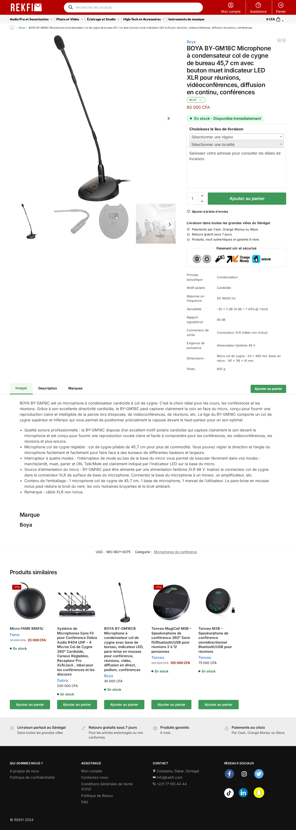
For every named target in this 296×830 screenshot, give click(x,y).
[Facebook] (229, 778)
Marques (75, 388)
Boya (22, 27)
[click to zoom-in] (93, 118)
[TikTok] (229, 796)
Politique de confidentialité (32, 777)
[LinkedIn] (243, 796)
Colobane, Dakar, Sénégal (177, 771)
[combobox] (236, 136)
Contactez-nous (94, 777)
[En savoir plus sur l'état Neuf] (201, 100)
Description (47, 388)
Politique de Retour (97, 795)
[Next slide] (168, 118)
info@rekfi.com (169, 777)
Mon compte (231, 11)
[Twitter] (259, 778)
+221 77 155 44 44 (171, 784)
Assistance (258, 11)
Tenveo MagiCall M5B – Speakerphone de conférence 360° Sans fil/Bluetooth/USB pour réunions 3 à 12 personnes (171, 640)
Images (21, 388)
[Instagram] (244, 778)
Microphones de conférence (175, 552)
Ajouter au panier (247, 198)
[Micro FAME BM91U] (279, 40)
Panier (281, 11)
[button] (276, 19)
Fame (14, 634)
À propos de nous (24, 771)
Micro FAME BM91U (26, 628)
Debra (62, 680)
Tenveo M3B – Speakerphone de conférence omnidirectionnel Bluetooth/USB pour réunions (215, 640)
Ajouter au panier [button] (30, 704)
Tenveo (157, 657)
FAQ (84, 802)
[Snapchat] (259, 796)
